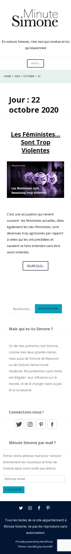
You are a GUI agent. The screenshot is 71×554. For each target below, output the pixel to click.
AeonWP (48, 546)
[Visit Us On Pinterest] (41, 428)
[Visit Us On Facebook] (52, 428)
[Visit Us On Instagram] (30, 428)
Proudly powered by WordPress (34, 541)
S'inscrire (13, 489)
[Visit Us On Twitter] (18, 428)
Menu (35, 63)
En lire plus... (37, 267)
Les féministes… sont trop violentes (35, 142)
